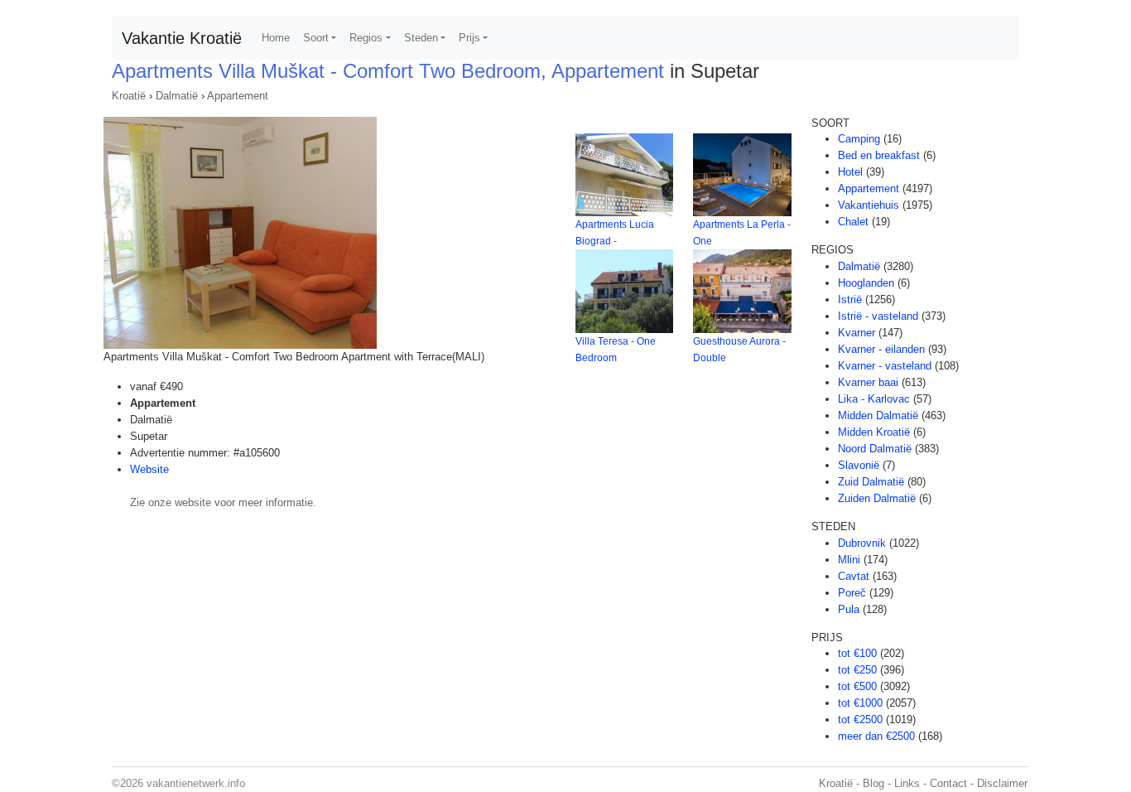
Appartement (237, 95)
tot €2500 (860, 719)
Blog (873, 783)
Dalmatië (177, 95)
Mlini (849, 559)
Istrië (850, 299)
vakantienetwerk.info (196, 783)
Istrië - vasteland (878, 316)
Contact (948, 783)
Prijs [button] (469, 37)
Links (907, 783)
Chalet (853, 221)
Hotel (850, 172)
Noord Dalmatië (875, 448)
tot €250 (857, 670)
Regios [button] (366, 37)
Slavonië (858, 465)
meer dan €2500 (876, 736)
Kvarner (856, 332)
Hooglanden (866, 283)
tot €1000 (860, 703)
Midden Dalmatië (878, 415)
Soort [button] (316, 37)
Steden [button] (421, 37)
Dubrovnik (862, 543)
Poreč (852, 593)
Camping (859, 139)
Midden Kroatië (874, 432)
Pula (848, 609)
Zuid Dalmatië (871, 482)
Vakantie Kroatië (182, 38)
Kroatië (129, 95)
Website (149, 469)
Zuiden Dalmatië (877, 498)
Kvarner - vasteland (884, 366)
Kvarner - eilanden (881, 349)
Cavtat (853, 576)
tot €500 (857, 686)
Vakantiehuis (868, 205)
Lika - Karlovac (874, 399)
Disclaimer (1002, 783)
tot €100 (857, 653)
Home (276, 37)
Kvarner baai (868, 382)
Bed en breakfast (879, 155)
